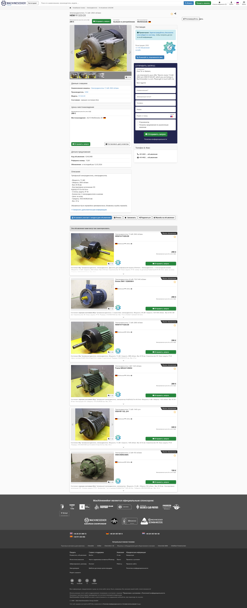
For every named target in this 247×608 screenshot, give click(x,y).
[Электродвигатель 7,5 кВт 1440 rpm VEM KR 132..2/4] (92, 424)
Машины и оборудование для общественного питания (136, 546)
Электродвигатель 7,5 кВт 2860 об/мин (105, 88)
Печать (118, 218)
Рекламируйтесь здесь (192, 19)
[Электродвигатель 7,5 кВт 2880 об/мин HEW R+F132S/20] (92, 338)
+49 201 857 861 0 (116, 534)
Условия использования (129, 604)
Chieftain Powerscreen (178, 546)
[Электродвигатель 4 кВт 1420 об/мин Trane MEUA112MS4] (92, 381)
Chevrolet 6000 (163, 546)
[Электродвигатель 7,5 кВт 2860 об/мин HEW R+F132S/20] (92, 249)
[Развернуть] (123, 273)
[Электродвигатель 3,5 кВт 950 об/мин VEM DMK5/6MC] (92, 468)
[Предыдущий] (72, 52)
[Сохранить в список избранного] (171, 14)
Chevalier (91, 546)
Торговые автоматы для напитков (73, 546)
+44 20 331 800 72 (80, 534)
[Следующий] (129, 52)
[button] (244, 3)
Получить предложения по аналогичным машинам (153, 126)
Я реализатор (144, 122)
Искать (189, 3)
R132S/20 (82, 96)
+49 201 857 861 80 (152, 534)
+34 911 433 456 (79, 537)
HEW (86, 92)
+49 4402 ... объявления (148, 154)
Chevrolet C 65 (109, 546)
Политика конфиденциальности (155, 139)
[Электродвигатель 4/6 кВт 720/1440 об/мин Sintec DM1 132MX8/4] (92, 294)
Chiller (99, 546)
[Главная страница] (70, 8)
